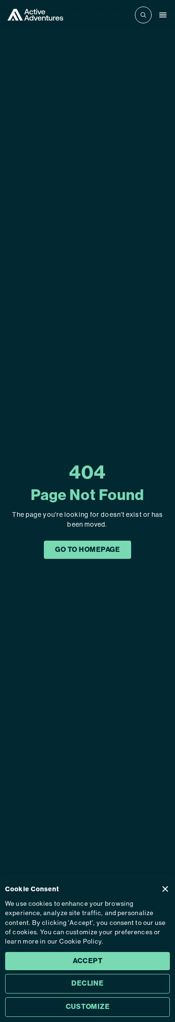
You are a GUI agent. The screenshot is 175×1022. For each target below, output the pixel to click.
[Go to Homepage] (35, 15)
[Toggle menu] (163, 15)
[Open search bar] (143, 15)
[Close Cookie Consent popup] (165, 889)
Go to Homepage (87, 549)
